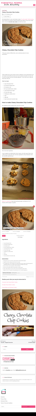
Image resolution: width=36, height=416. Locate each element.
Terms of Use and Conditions (6, 403)
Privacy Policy (3, 399)
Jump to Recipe (6, 16)
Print (3, 235)
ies (14, 284)
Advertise (8, 370)
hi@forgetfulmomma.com (21, 370)
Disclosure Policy (4, 401)
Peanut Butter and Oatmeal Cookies (9, 287)
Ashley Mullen (10, 14)
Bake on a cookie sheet (6, 201)
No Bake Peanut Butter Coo (7, 284)
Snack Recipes (4, 10)
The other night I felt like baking (27, 19)
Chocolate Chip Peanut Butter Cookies (9, 282)
